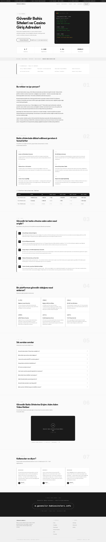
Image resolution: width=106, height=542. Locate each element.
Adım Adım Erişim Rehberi (61, 68)
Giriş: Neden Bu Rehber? (25, 68)
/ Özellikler (55, 525)
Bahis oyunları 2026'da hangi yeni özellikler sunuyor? (53, 387)
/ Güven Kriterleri (56, 529)
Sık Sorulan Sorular (25, 71)
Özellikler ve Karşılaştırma (44, 68)
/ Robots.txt (75, 525)
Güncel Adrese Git (24, 40)
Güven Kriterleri (76, 68)
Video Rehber (40, 71)
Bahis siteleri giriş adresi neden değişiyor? (53, 355)
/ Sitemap (74, 522)
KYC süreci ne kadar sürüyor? (53, 367)
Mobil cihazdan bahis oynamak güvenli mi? (53, 379)
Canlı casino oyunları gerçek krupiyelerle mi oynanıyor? (53, 371)
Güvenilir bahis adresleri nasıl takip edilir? (53, 383)
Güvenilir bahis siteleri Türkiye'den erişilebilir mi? (53, 351)
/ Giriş (54, 522)
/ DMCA (74, 527)
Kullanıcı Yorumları (59, 71)
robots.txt (85, 539)
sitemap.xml (79, 539)
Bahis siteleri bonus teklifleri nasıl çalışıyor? (53, 375)
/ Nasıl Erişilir (55, 527)
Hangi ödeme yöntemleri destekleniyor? (53, 363)
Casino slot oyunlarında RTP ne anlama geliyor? (53, 359)
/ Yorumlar (55, 534)
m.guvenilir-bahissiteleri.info (53, 506)
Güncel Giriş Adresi (77, 71)
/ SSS (54, 531)
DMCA (89, 539)
